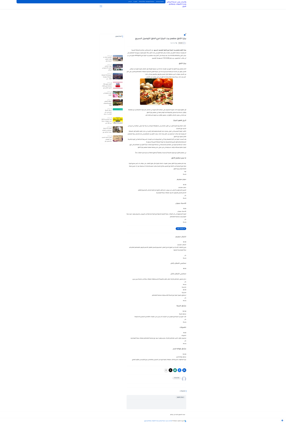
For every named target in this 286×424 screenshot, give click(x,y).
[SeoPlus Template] (185, 421)
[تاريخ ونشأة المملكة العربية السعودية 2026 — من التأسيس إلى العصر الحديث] (118, 76)
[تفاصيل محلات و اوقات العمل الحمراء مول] (118, 58)
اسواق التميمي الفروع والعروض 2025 (107, 103)
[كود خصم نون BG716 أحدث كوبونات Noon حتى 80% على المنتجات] (118, 120)
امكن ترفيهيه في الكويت (107, 94)
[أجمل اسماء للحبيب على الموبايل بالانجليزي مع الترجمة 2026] (118, 138)
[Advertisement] (143, 22)
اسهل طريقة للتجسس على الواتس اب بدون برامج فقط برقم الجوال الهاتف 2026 (107, 112)
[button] (179, 370)
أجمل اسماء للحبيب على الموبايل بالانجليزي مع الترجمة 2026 (107, 139)
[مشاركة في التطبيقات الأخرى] (166, 370)
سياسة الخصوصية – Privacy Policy (146, 1)
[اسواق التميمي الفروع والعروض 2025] (118, 102)
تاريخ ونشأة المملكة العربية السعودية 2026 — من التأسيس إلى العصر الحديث (107, 77)
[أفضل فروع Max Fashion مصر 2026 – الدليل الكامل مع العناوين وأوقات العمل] (118, 85)
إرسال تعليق (180, 397)
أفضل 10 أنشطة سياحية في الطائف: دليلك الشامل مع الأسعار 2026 (107, 130)
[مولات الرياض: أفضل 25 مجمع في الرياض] (118, 67)
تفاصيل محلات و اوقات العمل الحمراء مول (107, 59)
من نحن (130, 1)
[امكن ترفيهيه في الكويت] (118, 94)
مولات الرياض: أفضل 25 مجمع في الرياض (107, 68)
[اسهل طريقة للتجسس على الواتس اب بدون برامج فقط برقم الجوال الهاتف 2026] (118, 111)
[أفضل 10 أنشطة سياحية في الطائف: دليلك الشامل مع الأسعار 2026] (118, 129)
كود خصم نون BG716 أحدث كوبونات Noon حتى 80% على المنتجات (107, 121)
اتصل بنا (135, 1)
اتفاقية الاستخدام (160, 1)
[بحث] (101, 6)
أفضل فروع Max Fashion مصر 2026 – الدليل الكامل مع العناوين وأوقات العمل (107, 86)
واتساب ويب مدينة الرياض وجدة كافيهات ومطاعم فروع (176, 4)
